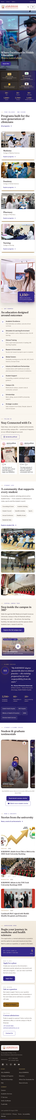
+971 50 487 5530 (8, 1026)
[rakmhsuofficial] (4, 444)
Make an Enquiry (11, 1005)
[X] (6, 1064)
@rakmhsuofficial (11, 437)
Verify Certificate (6, 1101)
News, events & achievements (11, 821)
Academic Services (6, 1094)
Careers (3, 1090)
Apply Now (6, 63)
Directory (22, 1076)
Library (8, 1)
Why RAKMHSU (5, 1072)
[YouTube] (18, 1064)
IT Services (4, 1097)
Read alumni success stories (18, 798)
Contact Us (32, 1)
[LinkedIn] (2, 1064)
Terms (20, 1114)
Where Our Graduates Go (26, 1079)
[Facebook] (14, 1064)
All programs (5, 126)
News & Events (23, 1083)
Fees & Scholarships (7, 1079)
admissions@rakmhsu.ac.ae (11, 1028)
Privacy (15, 1114)
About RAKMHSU (24, 1072)
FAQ (2, 1083)
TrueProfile (4, 1104)
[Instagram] (10, 1064)
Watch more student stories (19, 803)
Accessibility (26, 1114)
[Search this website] (28, 7)
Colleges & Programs (7, 1076)
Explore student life (7, 525)
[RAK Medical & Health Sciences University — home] (9, 7)
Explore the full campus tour (12, 630)
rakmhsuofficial (11, 443)
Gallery (13, 1)
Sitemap (3, 1116)
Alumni (2, 1)
